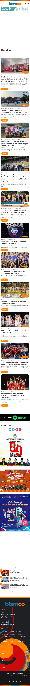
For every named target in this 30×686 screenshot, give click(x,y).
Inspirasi (3, 655)
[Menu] (2, 4)
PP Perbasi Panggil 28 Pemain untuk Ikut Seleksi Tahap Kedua (14, 332)
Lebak (13, 639)
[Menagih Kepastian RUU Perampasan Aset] (5, 573)
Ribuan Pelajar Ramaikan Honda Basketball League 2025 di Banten (14, 111)
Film (19, 634)
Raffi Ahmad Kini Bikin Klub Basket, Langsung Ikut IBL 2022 (14, 243)
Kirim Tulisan (14, 675)
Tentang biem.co (17, 678)
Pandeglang (20, 641)
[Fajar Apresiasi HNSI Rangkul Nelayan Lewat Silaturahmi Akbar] (5, 586)
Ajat (3, 239)
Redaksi (3, 172)
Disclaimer (8, 675)
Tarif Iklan (11, 678)
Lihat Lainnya (15, 592)
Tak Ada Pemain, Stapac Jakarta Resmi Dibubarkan (13, 302)
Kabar (4, 636)
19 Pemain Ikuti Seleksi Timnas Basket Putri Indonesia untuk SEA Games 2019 (13, 395)
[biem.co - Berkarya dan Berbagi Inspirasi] (15, 3)
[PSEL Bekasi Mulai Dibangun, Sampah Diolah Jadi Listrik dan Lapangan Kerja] (5, 579)
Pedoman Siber (20, 675)
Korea (23, 636)
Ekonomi (12, 634)
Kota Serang (5, 639)
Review (3, 660)
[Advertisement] (15, 28)
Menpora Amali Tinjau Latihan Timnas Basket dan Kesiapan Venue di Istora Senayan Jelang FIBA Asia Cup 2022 (14, 178)
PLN (13, 644)
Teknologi (4, 658)
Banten (4, 631)
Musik (20, 639)
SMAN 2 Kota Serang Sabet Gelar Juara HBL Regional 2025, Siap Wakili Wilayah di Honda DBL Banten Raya (14, 79)
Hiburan (3, 653)
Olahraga (5, 641)
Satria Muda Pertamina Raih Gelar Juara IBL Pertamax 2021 (14, 272)
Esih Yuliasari (4, 269)
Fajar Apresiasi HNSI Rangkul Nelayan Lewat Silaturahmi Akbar (19, 584)
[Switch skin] (25, 4)
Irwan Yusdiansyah (6, 75)
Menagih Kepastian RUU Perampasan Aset (16, 571)
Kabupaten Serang (14, 636)
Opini (12, 641)
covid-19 (5, 634)
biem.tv (4, 675)
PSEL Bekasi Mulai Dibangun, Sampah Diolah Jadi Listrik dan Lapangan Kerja (18, 579)
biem (11, 631)
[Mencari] (28, 4)
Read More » (4, 89)
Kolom (3, 662)
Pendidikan (5, 644)
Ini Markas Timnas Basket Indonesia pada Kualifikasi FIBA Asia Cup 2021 (14, 363)
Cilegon (18, 631)
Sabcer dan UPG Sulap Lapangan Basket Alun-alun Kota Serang (13, 211)
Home (3, 46)
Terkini (19, 644)
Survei (3, 667)
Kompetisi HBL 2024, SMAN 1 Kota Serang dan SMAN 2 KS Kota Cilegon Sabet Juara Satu (14, 144)
